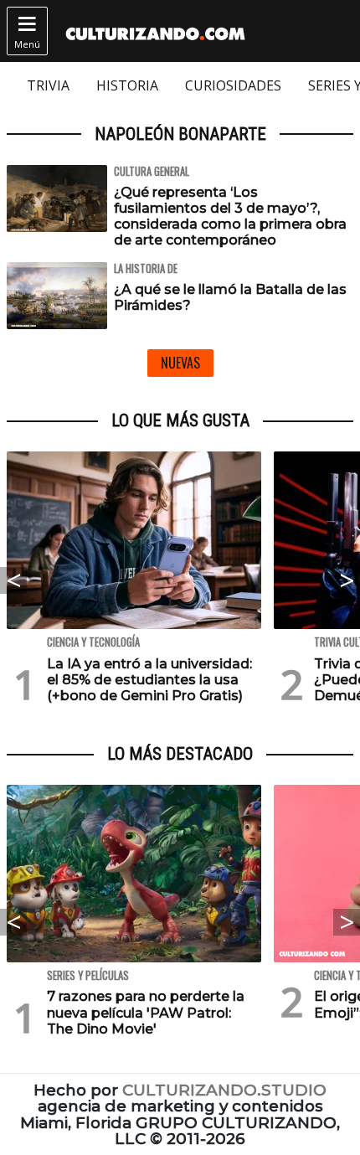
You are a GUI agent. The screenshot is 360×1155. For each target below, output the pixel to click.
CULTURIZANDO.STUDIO (224, 1090)
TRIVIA (48, 85)
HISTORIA (127, 85)
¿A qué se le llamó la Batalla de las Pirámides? (230, 297)
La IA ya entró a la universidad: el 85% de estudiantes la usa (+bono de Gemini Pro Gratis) (149, 680)
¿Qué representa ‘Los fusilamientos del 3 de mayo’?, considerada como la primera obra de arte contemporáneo (230, 216)
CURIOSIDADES (233, 85)
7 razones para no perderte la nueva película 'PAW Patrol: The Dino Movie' (145, 1012)
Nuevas (180, 363)
